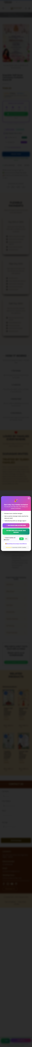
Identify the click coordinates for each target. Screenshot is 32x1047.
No (26, 538)
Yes (21, 538)
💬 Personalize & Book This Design (16, 531)
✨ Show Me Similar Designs (16, 525)
